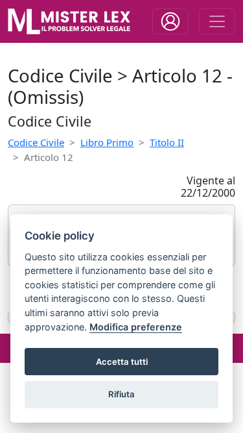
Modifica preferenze (135, 326)
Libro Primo (106, 142)
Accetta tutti (122, 361)
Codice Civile (36, 142)
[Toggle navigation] (170, 21)
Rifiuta (121, 394)
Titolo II (167, 142)
